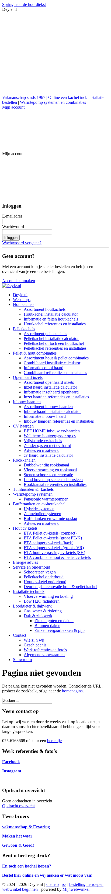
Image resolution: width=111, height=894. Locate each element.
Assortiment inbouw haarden (48, 406)
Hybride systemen (39, 508)
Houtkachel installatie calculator (51, 314)
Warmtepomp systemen (33, 494)
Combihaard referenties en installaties (55, 372)
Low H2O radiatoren (42, 601)
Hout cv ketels (25, 528)
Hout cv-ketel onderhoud (45, 581)
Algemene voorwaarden (44, 654)
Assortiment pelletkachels (45, 333)
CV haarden (23, 426)
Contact (19, 635)
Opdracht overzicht (18, 805)
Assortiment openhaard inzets (49, 382)
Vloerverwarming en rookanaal (50, 470)
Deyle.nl (20, 294)
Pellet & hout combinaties (35, 353)
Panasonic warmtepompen (46, 499)
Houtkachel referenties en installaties (55, 324)
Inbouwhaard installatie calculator (52, 411)
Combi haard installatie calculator (52, 363)
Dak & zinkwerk (38, 615)
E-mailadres (12, 216)
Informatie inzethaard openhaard (51, 392)
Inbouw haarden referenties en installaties (59, 421)
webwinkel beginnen (20, 889)
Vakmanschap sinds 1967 (23, 97)
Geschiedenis (35, 645)
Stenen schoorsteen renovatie (48, 474)
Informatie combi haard (43, 367)
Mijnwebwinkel (76, 889)
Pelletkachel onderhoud (44, 577)
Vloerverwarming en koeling (48, 596)
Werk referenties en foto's (45, 650)
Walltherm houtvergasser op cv (50, 435)
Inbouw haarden (27, 401)
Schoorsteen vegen (40, 572)
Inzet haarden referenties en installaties (56, 397)
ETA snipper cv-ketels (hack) (48, 543)
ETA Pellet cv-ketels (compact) (50, 533)
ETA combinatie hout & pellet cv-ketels (57, 557)
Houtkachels (23, 304)
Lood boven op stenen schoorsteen (53, 479)
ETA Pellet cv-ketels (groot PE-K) (53, 538)
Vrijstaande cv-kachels (43, 440)
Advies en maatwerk (41, 450)
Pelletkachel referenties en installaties (55, 348)
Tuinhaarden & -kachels (33, 489)
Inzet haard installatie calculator (50, 387)
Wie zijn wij (34, 640)
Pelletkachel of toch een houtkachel (54, 343)
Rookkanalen (24, 460)
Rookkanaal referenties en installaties (55, 484)
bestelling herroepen (86, 884)
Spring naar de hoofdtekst (24, 4)
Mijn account (13, 107)
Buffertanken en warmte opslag (50, 518)
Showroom (22, 659)
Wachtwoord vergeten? (21, 243)
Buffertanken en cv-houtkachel (39, 504)
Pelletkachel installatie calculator (51, 338)
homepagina (72, 691)
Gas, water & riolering (43, 611)
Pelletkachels (24, 328)
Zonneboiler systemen (42, 513)
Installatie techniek (28, 591)
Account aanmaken (18, 280)
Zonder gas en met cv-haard (47, 445)
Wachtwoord (13, 226)
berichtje (54, 740)
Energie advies (25, 562)
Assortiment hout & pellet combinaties (56, 358)
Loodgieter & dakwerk (32, 606)
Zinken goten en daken (54, 620)
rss (64, 884)
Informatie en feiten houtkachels (51, 319)
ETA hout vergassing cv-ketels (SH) (54, 552)
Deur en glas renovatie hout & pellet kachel (60, 586)
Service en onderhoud (31, 567)
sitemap (52, 884)
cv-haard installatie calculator (48, 455)
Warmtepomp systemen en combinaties (53, 102)
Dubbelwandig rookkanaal (46, 465)
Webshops (21, 299)
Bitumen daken (47, 625)
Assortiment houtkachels (44, 309)
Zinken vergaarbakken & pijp (59, 630)
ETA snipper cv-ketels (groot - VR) (54, 547)
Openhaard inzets (28, 377)
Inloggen (11, 238)
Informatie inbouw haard (45, 416)
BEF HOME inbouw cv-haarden (52, 431)
